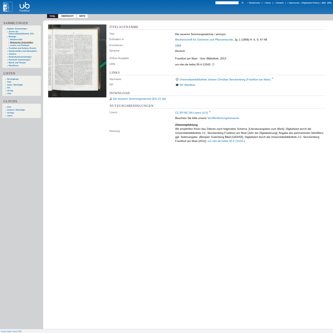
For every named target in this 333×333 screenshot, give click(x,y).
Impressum (294, 3)
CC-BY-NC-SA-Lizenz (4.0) (191, 112)
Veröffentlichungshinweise (223, 118)
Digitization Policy (310, 3)
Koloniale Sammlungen (19, 60)
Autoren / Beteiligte (16, 110)
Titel (9, 82)
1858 (178, 45)
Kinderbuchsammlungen (20, 57)
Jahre (10, 116)
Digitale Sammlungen (17, 29)
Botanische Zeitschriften (21, 42)
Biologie (12, 36)
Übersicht (67, 15)
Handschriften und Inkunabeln (23, 51)
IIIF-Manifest (187, 84)
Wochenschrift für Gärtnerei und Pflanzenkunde (204, 39)
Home (268, 3)
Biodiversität (16, 39)
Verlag (10, 90)
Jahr (9, 93)
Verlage (10, 113)
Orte (9, 107)
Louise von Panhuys (19, 45)
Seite (82, 15)
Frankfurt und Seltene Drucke (22, 48)
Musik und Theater (17, 63)
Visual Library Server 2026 (11, 331)
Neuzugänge (13, 79)
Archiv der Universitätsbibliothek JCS (21, 32)
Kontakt (279, 3)
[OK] (242, 2)
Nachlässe (14, 65)
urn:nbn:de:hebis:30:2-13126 (225, 140)
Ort (8, 88)
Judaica (12, 54)
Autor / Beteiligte (15, 85)
